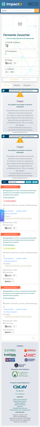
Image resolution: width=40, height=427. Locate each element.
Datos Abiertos (20, 405)
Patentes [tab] (17, 85)
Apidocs (20, 406)
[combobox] (21, 11)
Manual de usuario (20, 401)
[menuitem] (14, 79)
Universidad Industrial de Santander (20, 38)
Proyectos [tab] (26, 85)
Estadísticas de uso (20, 408)
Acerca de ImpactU (20, 399)
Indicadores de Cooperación (20, 410)
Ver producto (10, 198)
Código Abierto (20, 403)
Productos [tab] (6, 85)
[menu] (20, 79)
